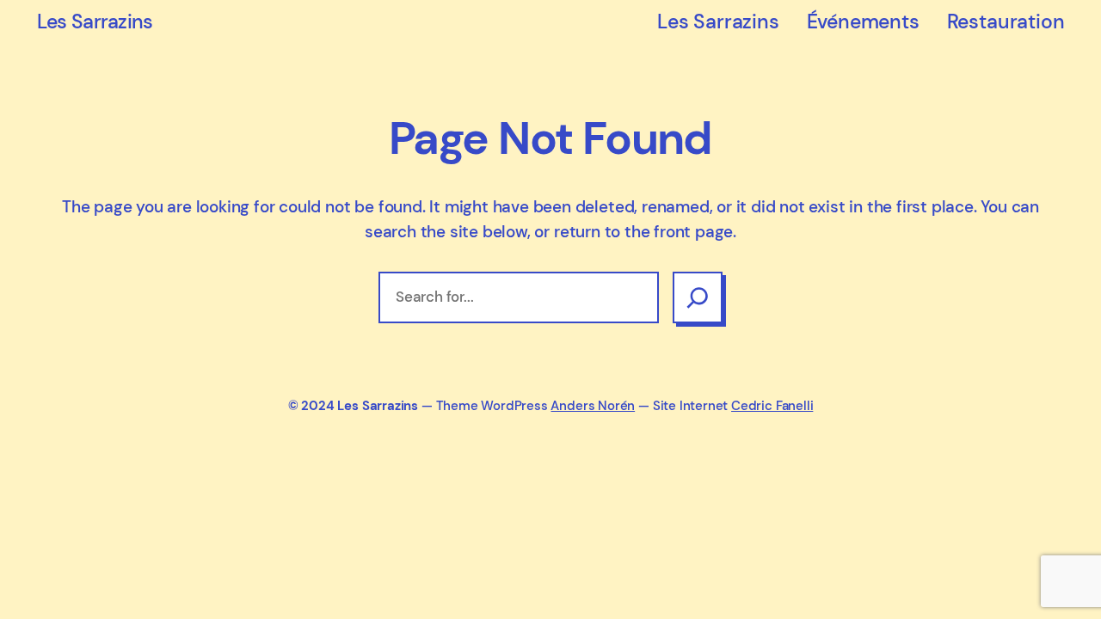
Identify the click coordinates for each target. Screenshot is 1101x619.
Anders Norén (592, 405)
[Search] (698, 297)
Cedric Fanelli (772, 405)
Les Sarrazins (95, 21)
